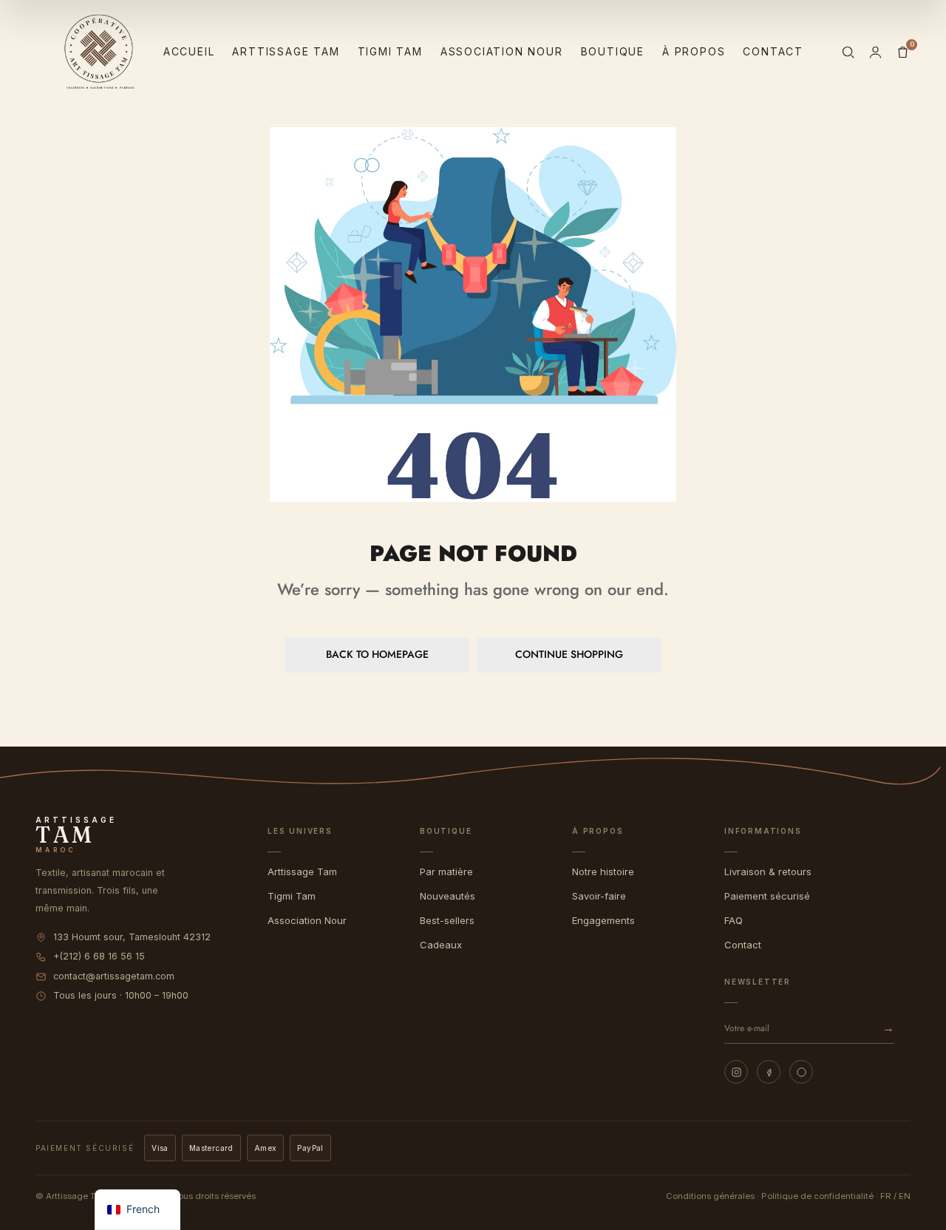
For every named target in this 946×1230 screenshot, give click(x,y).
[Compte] (875, 52)
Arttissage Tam (285, 51)
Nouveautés (447, 896)
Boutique (612, 51)
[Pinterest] (801, 1072)
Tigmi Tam (390, 51)
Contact (773, 51)
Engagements (603, 920)
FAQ (733, 920)
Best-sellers (447, 920)
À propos (693, 51)
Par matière (446, 871)
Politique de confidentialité (817, 1196)
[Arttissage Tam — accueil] (99, 52)
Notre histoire (603, 871)
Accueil (189, 51)
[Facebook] (768, 1072)
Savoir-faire (599, 896)
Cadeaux (441, 945)
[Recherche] (848, 52)
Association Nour (501, 51)
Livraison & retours (767, 871)
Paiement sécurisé (767, 896)
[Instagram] (736, 1072)
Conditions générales (710, 1196)
